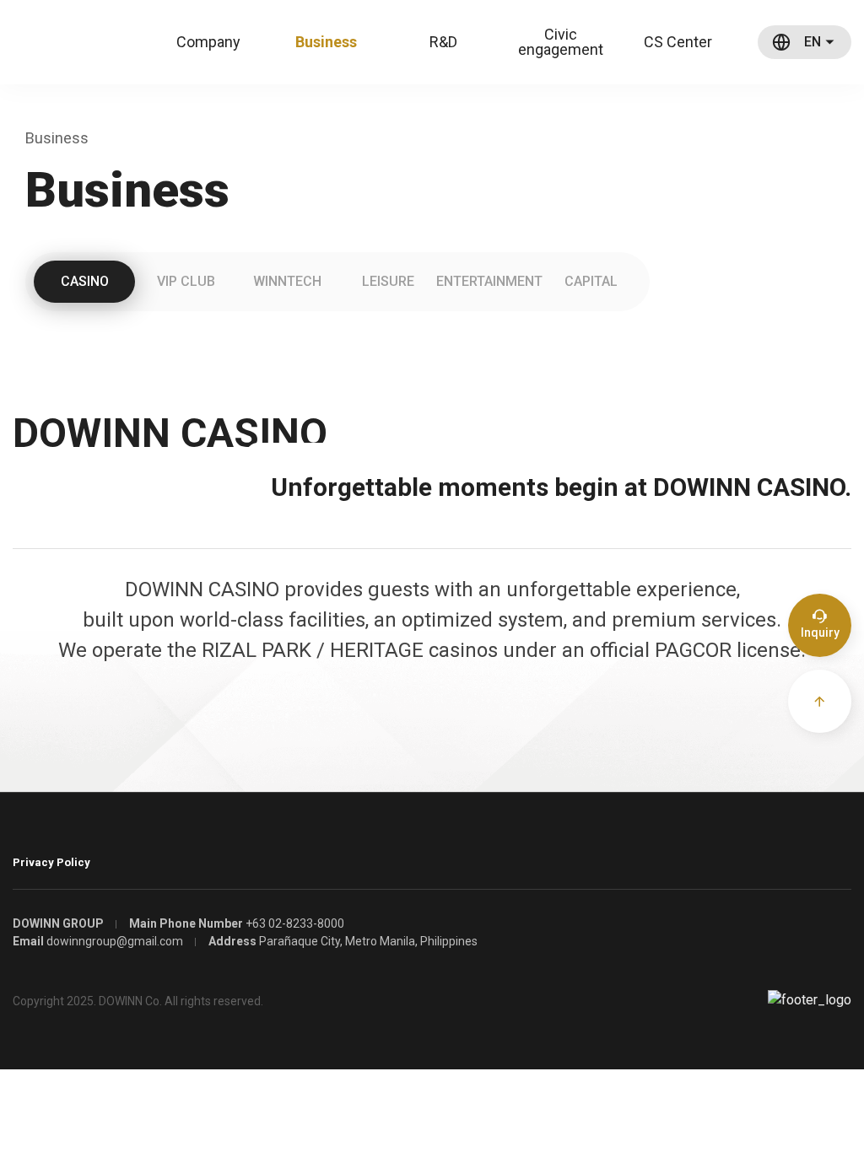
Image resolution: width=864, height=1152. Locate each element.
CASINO (85, 281)
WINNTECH (287, 281)
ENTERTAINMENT (489, 281)
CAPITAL (591, 281)
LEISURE (388, 281)
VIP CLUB (186, 281)
